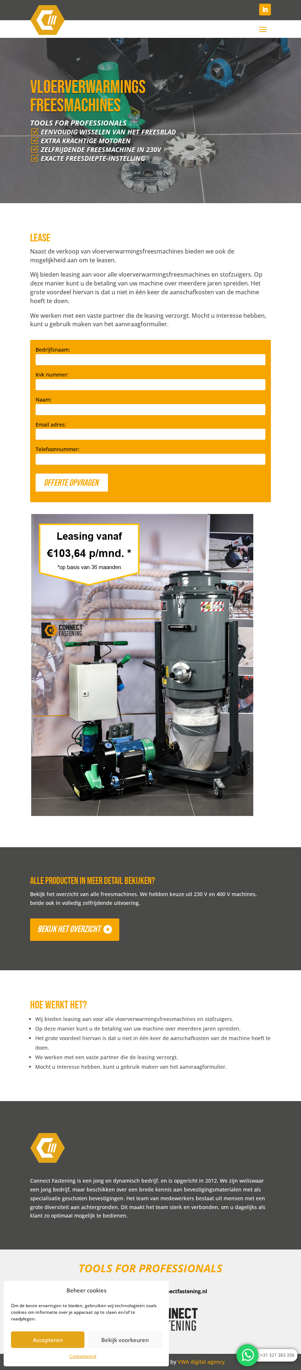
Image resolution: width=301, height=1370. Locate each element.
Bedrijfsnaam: (53, 349)
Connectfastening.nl (181, 1291)
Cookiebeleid (82, 1356)
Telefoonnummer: (58, 449)
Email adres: (51, 424)
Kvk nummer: (52, 374)
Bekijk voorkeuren (125, 1340)
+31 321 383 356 (277, 1355)
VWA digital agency (201, 1361)
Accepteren (48, 1340)
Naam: (44, 399)
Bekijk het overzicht (68, 929)
